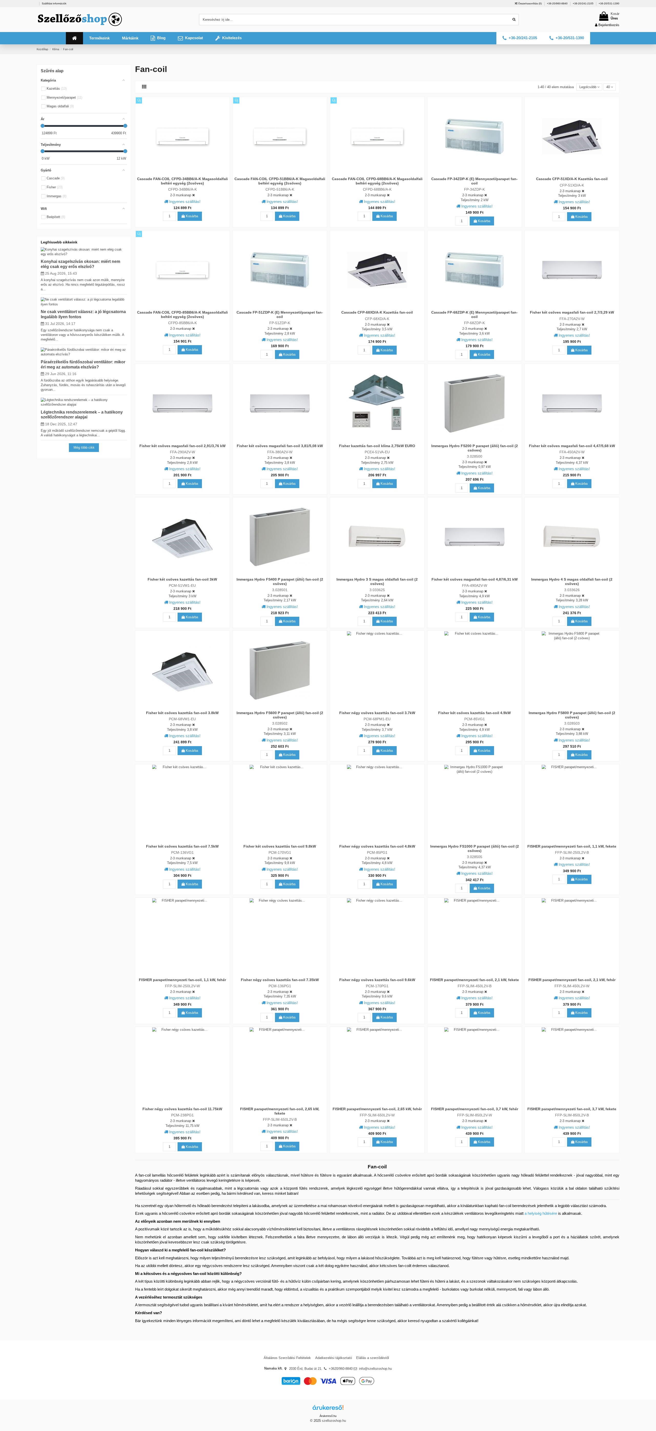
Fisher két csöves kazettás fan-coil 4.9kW (474, 713)
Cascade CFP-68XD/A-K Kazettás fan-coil (377, 312)
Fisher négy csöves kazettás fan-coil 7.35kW (280, 980)
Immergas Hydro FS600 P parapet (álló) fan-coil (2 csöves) (280, 715)
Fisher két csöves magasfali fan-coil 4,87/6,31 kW (475, 579)
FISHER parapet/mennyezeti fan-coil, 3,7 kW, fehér (474, 1109)
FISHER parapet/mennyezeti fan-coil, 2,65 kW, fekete (279, 1111)
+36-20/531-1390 (609, 3)
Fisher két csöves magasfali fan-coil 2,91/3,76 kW (182, 446)
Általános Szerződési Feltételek (287, 1358)
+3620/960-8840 (341, 1369)
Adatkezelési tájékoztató (333, 1358)
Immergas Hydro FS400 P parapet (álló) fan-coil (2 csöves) (280, 581)
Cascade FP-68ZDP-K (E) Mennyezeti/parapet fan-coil (474, 314)
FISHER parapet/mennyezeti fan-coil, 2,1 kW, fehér (572, 980)
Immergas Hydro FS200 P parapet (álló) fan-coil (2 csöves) (474, 448)
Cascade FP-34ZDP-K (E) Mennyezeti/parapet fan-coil (474, 181)
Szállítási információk (54, 3)
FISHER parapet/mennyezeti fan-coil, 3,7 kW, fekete (571, 1109)
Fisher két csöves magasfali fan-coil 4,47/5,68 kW (572, 446)
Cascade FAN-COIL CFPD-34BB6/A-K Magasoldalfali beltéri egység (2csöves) (182, 181)
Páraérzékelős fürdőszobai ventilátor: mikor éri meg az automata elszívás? (83, 364)
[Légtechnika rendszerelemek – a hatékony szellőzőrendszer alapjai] (84, 402)
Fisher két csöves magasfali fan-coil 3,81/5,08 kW (280, 446)
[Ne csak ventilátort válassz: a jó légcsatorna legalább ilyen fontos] (84, 302)
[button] (99, 38)
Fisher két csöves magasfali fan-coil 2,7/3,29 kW (572, 312)
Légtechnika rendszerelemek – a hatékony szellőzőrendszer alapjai (82, 414)
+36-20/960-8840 (557, 3)
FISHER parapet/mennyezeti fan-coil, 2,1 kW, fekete (474, 980)
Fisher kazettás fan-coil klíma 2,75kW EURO (377, 446)
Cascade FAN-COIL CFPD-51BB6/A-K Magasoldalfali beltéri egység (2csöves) (279, 181)
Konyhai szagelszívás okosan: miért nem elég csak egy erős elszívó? (80, 264)
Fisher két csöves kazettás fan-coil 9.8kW (279, 846)
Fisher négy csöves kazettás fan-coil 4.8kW (377, 846)
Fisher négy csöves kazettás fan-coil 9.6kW (377, 980)
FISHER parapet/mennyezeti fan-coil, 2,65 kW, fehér (377, 1109)
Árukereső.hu (328, 1415)
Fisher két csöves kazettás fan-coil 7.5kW (182, 846)
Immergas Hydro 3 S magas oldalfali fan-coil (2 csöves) (377, 581)
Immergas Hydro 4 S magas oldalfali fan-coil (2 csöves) (571, 581)
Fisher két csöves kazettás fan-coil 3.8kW (182, 713)
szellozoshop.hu (334, 1421)
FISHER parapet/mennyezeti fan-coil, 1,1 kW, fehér (182, 980)
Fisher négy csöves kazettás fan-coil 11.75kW (182, 1109)
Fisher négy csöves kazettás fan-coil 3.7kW (377, 713)
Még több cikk (84, 447)
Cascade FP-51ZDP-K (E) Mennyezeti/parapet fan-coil (280, 314)
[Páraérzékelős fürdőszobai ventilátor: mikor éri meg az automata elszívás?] (84, 352)
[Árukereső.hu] (328, 1409)
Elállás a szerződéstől (372, 1358)
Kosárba (191, 216)
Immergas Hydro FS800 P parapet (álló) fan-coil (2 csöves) (572, 715)
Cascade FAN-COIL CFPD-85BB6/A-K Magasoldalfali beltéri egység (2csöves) (182, 314)
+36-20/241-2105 (583, 3)
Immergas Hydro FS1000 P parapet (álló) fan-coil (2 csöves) (474, 848)
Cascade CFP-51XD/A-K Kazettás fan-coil (572, 179)
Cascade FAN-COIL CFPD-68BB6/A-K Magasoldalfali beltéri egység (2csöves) (377, 181)
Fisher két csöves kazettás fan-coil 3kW (182, 579)
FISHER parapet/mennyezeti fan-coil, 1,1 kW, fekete (571, 846)
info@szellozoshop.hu (375, 1369)
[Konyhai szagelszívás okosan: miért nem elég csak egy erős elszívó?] (84, 251)
